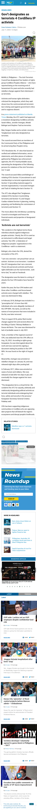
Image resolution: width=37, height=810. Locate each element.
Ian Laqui (7, 625)
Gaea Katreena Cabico (8, 27)
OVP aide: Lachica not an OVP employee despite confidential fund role (18, 619)
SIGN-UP (11, 499)
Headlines (6, 10)
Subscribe (31, 3)
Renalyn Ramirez (9, 748)
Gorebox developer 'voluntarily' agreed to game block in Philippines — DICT (19, 743)
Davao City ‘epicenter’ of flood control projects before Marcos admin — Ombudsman (17, 701)
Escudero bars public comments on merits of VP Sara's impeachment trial (18, 784)
